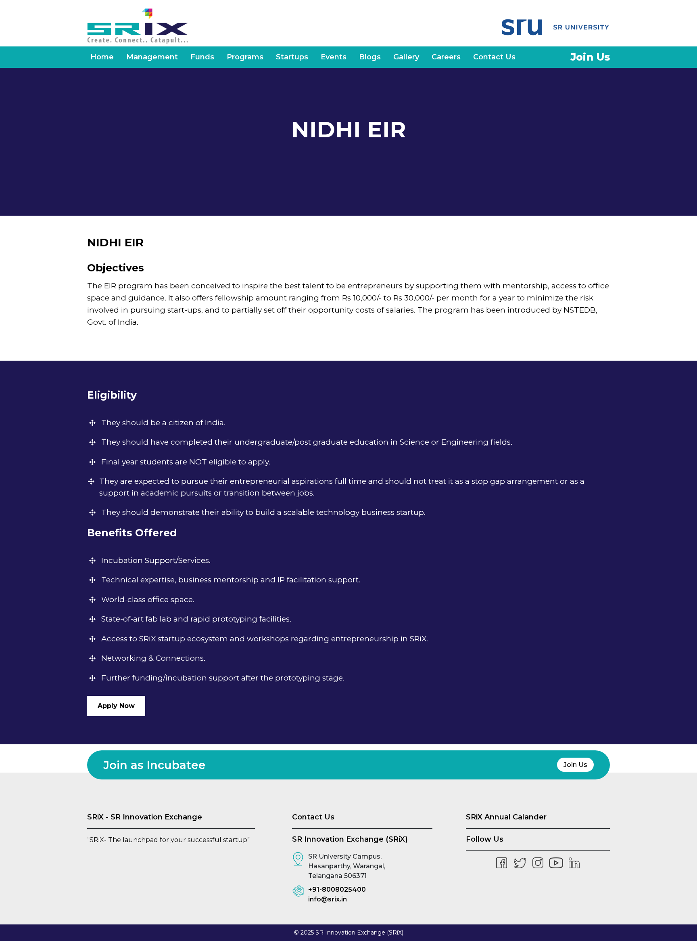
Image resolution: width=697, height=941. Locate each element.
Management (152, 57)
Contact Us (494, 57)
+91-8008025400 (337, 889)
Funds (202, 57)
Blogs (370, 57)
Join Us (590, 57)
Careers (446, 57)
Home (102, 57)
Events (333, 57)
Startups (292, 57)
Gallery (406, 57)
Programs (245, 57)
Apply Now (116, 706)
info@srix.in (327, 899)
